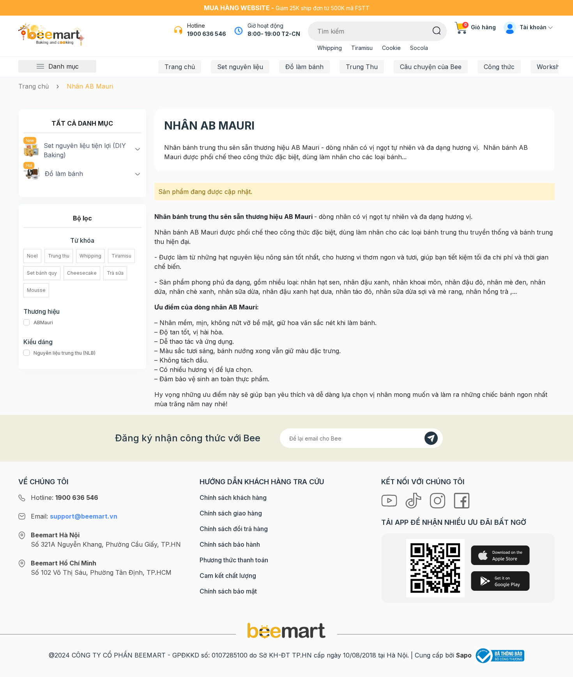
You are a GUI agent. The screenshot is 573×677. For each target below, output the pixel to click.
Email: (74, 516)
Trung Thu (362, 67)
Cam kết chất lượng (228, 575)
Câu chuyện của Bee (431, 67)
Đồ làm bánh (304, 67)
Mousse (36, 290)
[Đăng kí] (431, 438)
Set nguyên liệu (240, 67)
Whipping (329, 47)
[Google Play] (500, 581)
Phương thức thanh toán (234, 560)
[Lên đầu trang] (558, 669)
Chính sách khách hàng (233, 497)
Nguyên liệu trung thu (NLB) (65, 353)
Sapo (464, 655)
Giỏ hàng (480, 27)
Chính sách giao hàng (231, 513)
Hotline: (64, 497)
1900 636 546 (206, 33)
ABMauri (43, 322)
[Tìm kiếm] (437, 30)
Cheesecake (82, 273)
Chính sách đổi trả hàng (234, 529)
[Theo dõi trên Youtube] (390, 500)
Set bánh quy (42, 273)
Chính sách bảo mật (228, 591)
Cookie (391, 47)
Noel (32, 256)
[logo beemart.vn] (286, 630)
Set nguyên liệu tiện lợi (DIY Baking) (85, 150)
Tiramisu (362, 47)
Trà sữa (115, 273)
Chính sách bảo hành (230, 544)
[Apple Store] (500, 555)
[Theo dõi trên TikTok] (414, 500)
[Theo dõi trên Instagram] (438, 500)
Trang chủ (179, 67)
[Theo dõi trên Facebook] (462, 500)
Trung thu (58, 256)
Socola (419, 47)
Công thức (499, 67)
